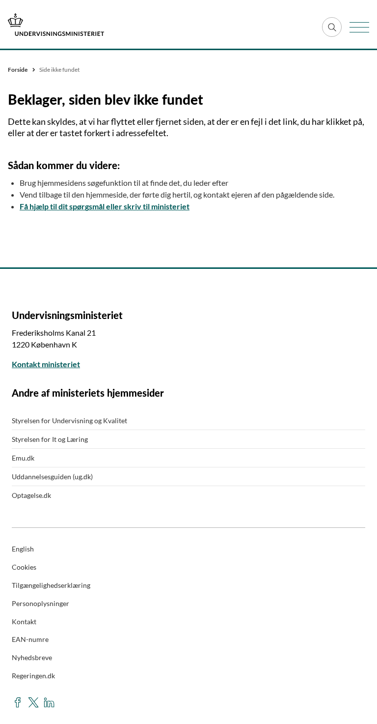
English (23, 549)
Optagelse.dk (31, 495)
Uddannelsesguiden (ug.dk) (52, 476)
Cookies (24, 567)
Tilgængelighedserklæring (51, 585)
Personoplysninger (40, 603)
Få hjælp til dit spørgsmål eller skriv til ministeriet (104, 206)
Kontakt (24, 621)
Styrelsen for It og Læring (50, 439)
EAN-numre (30, 639)
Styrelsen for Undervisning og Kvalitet (69, 420)
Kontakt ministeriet (46, 364)
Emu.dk (23, 458)
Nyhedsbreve (32, 657)
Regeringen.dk (33, 675)
